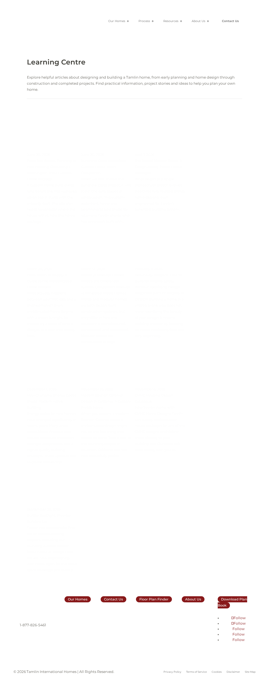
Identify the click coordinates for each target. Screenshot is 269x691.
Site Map (250, 671)
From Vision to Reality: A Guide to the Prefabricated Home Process (49, 281)
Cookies (217, 671)
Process (144, 21)
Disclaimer (233, 671)
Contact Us (230, 21)
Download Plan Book (232, 602)
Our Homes (116, 21)
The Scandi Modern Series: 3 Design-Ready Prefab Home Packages (158, 167)
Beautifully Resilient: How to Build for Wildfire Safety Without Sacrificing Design (158, 281)
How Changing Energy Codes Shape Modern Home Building (51, 401)
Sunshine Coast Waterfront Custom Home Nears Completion (104, 167)
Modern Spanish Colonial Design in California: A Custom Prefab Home (106, 401)
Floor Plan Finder (154, 599)
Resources (170, 21)
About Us (198, 21)
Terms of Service (196, 671)
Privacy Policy (172, 671)
